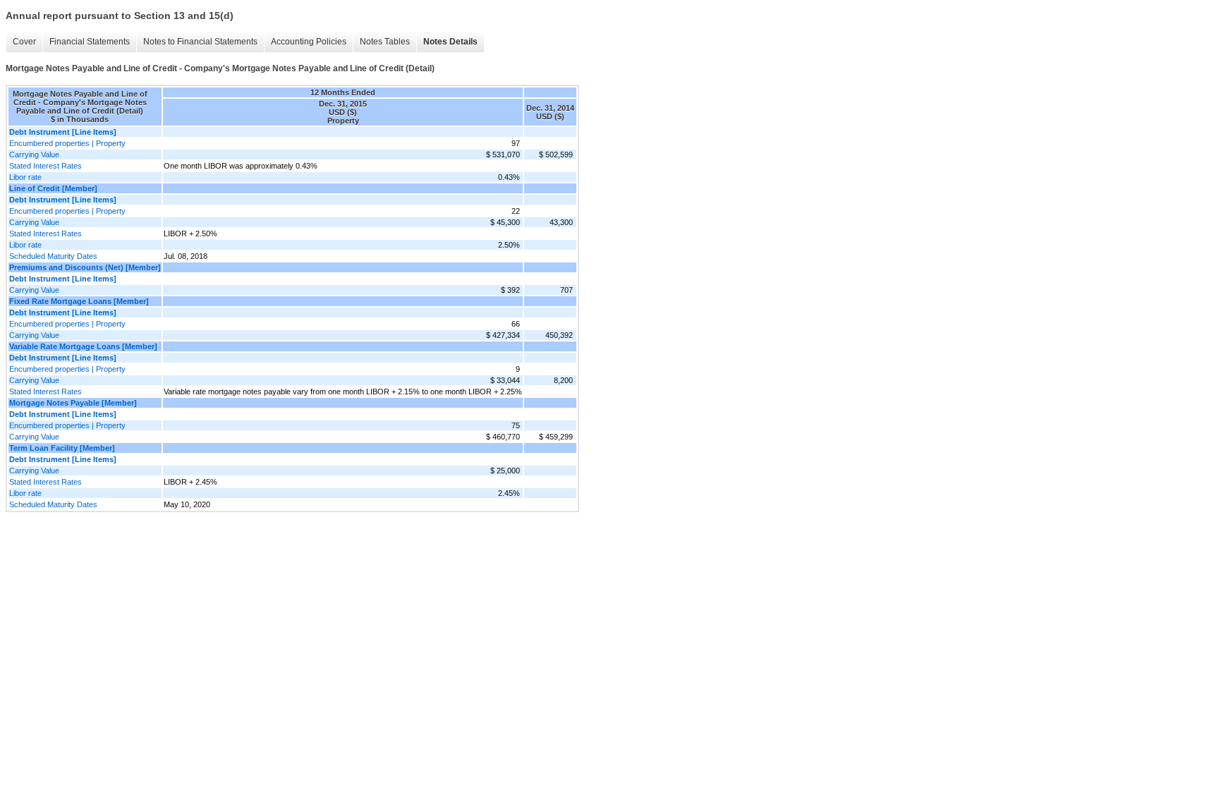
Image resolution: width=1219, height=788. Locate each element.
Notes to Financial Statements (200, 42)
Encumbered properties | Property (67, 143)
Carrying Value (34, 154)
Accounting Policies (308, 42)
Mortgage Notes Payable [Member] (73, 403)
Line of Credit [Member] (53, 188)
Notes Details (450, 42)
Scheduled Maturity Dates (53, 256)
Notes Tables (385, 42)
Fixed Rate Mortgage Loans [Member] (79, 301)
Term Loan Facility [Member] (62, 448)
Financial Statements (89, 42)
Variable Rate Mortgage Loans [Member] (83, 346)
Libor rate (25, 177)
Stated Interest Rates (45, 166)
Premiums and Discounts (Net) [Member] (85, 267)
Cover (24, 42)
